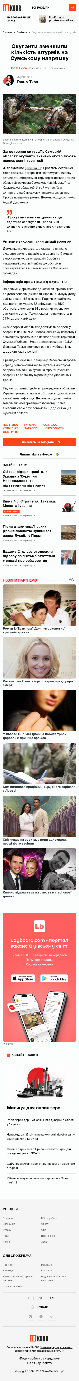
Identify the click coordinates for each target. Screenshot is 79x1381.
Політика (19, 68)
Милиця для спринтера (33, 1108)
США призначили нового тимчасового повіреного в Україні (41, 1166)
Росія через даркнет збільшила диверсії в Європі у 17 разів (40, 1122)
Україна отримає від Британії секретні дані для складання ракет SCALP (39, 1151)
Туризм (7, 1230)
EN (51, 1298)
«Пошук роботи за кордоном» (39, 1358)
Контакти (46, 1271)
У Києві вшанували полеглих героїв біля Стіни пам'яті (37, 1180)
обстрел (10, 432)
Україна (30, 425)
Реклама (46, 1265)
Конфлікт (10, 428)
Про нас (7, 1265)
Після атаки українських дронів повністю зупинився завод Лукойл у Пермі (27, 531)
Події (6, 1236)
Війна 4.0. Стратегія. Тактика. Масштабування (29, 504)
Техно (6, 1242)
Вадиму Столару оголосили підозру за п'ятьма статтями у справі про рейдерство (29, 556)
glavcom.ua (33, 168)
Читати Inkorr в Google (36, 454)
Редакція (8, 1271)
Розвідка (49, 425)
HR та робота (49, 1218)
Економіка (9, 1224)
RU (40, 1298)
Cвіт (43, 1230)
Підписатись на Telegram (36, 442)
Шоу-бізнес (48, 1236)
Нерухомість (54, 428)
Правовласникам (13, 1287)
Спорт (45, 1224)
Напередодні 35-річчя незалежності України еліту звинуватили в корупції (41, 1137)
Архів (44, 1242)
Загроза (31, 428)
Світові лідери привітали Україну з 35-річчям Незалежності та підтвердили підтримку (25, 478)
